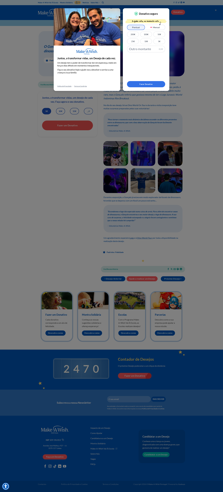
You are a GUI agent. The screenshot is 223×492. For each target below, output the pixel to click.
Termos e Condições (80, 86)
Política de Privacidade (64, 86)
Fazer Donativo (146, 84)
